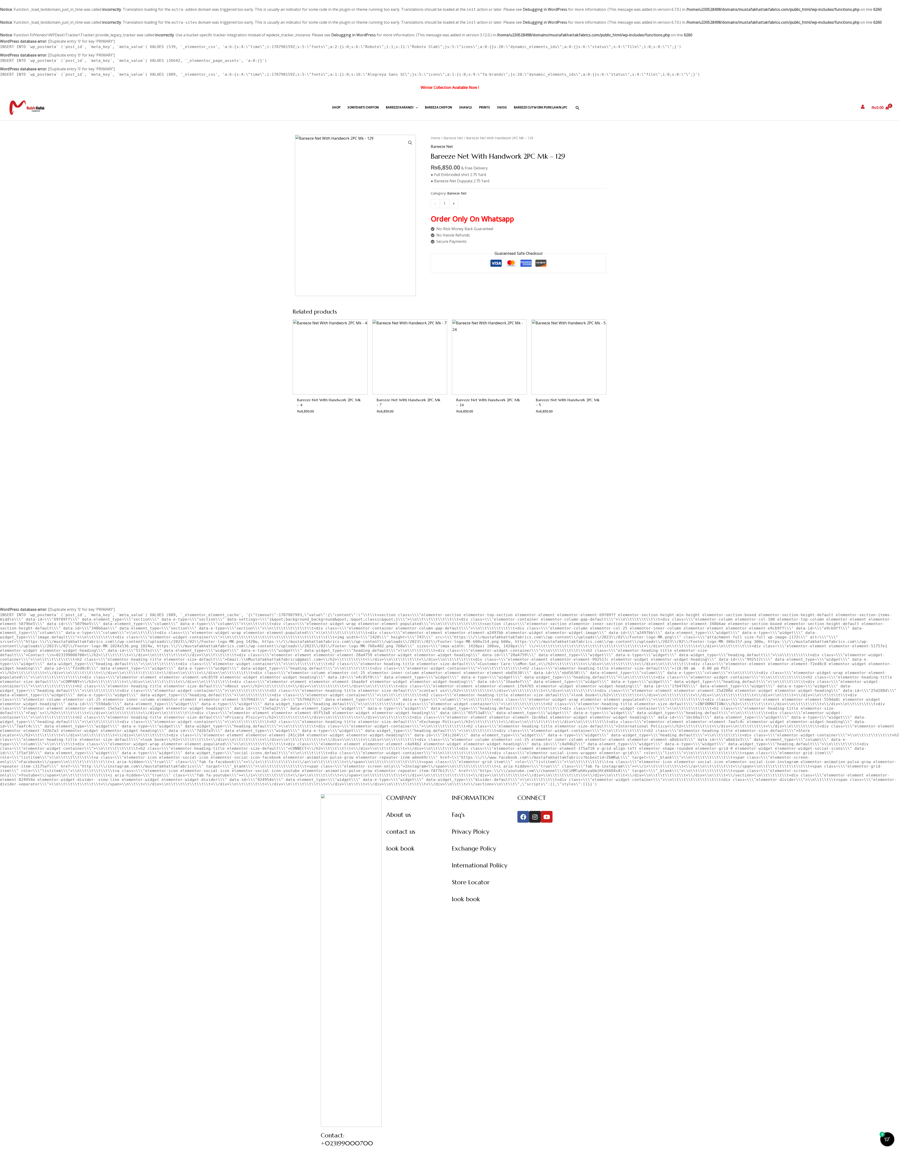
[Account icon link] (863, 107)
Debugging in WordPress (545, 9)
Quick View (330, 390)
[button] (577, 107)
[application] (415, 108)
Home (435, 137)
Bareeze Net (453, 137)
